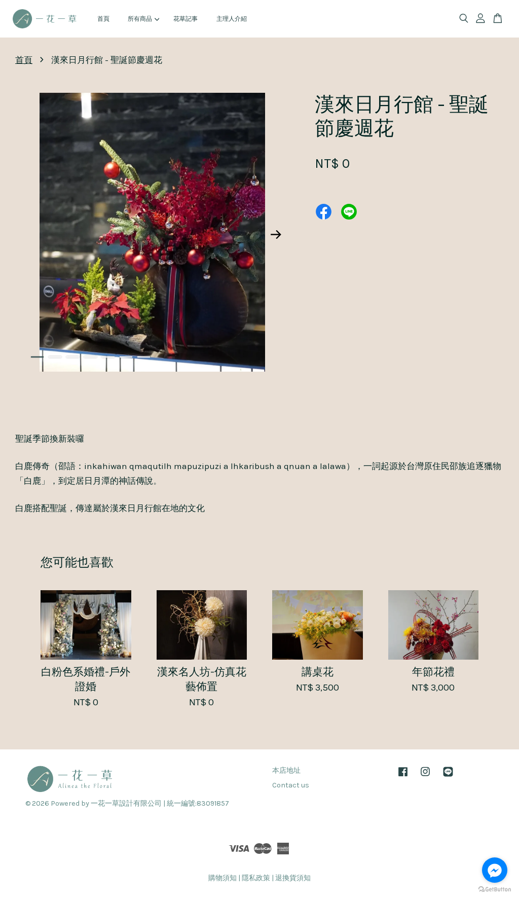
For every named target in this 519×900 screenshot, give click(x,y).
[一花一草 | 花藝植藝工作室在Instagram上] (425, 776)
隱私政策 (256, 878)
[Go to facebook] (494, 870)
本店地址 (286, 770)
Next (275, 234)
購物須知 (222, 878)
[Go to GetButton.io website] (494, 889)
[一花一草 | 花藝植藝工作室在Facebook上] (403, 776)
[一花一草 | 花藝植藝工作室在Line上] (448, 776)
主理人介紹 (231, 18)
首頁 (103, 18)
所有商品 (140, 18)
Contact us (290, 785)
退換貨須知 (293, 878)
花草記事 (185, 18)
